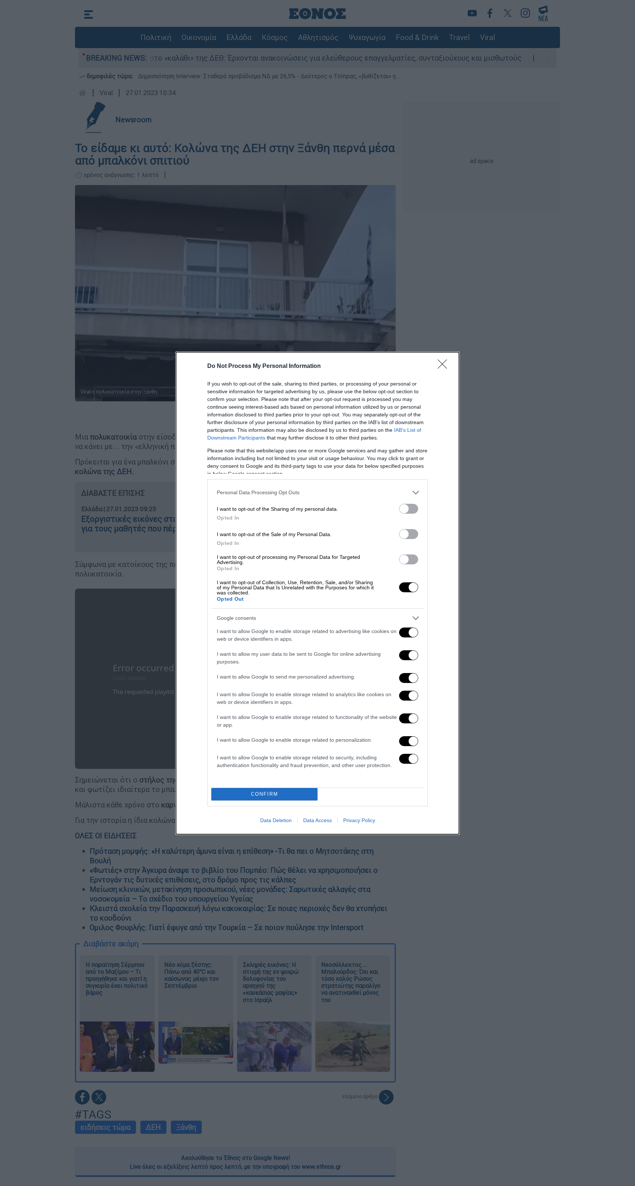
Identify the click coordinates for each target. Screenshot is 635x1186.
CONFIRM (264, 794)
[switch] (408, 509)
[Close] (445, 366)
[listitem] (317, 492)
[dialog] (317, 593)
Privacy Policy (359, 820)
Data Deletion (276, 820)
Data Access (317, 820)
